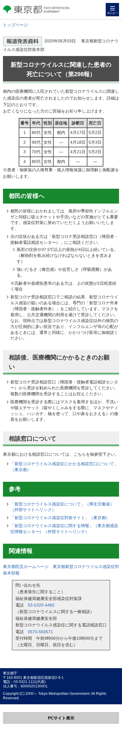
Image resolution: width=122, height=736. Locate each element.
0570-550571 (40, 631)
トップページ (15, 25)
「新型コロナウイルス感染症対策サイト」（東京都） (60, 517)
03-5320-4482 (41, 605)
